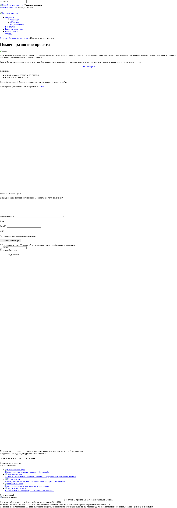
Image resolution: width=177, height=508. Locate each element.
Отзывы (8, 34)
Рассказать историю (14, 29)
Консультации (11, 31)
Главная (3, 38)
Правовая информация (143, 507)
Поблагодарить (88, 66)
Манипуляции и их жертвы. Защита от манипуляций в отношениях (35, 481)
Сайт (2, 231)
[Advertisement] (77, 140)
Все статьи (10, 27)
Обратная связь (17, 24)
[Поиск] (1, 248)
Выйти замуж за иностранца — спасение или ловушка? (29, 491)
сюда (42, 86)
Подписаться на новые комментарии (20, 236)
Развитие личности (8, 7)
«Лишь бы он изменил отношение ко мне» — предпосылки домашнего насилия (40, 477)
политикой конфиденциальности (60, 245)
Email (3, 226)
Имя (2, 221)
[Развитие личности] (12, 5)
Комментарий (7, 217)
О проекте (9, 17)
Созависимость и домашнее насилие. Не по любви (27, 472)
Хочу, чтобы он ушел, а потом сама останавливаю (27, 486)
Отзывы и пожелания (18, 38)
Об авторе (14, 22)
